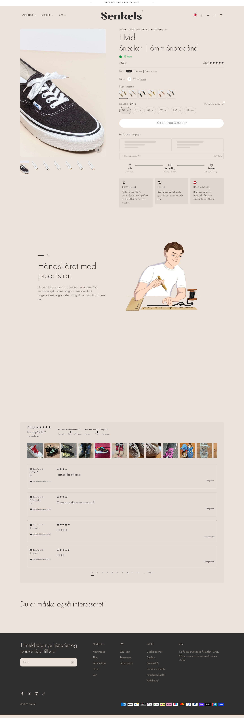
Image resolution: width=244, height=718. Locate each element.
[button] (35, 450)
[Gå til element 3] (47, 167)
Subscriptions (126, 663)
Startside (122, 30)
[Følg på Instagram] (37, 694)
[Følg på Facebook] (22, 694)
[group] (42, 427)
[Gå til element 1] (24, 167)
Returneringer (99, 663)
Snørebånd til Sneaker (138, 30)
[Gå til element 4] (58, 167)
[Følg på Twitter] (29, 694)
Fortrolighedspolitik (156, 675)
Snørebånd (27, 14)
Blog (95, 657)
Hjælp (96, 669)
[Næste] (153, 3)
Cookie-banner (154, 651)
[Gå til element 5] (70, 167)
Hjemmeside (99, 651)
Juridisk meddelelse (156, 669)
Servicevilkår (153, 663)
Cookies (151, 657)
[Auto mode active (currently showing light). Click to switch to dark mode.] (201, 15)
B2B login (125, 651)
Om (61, 14)
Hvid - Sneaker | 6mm (159, 30)
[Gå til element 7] (92, 167)
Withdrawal (153, 680)
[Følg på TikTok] (44, 694)
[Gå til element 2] (36, 167)
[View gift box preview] (139, 156)
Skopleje (46, 14)
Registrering (125, 657)
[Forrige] (90, 3)
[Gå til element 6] (81, 167)
